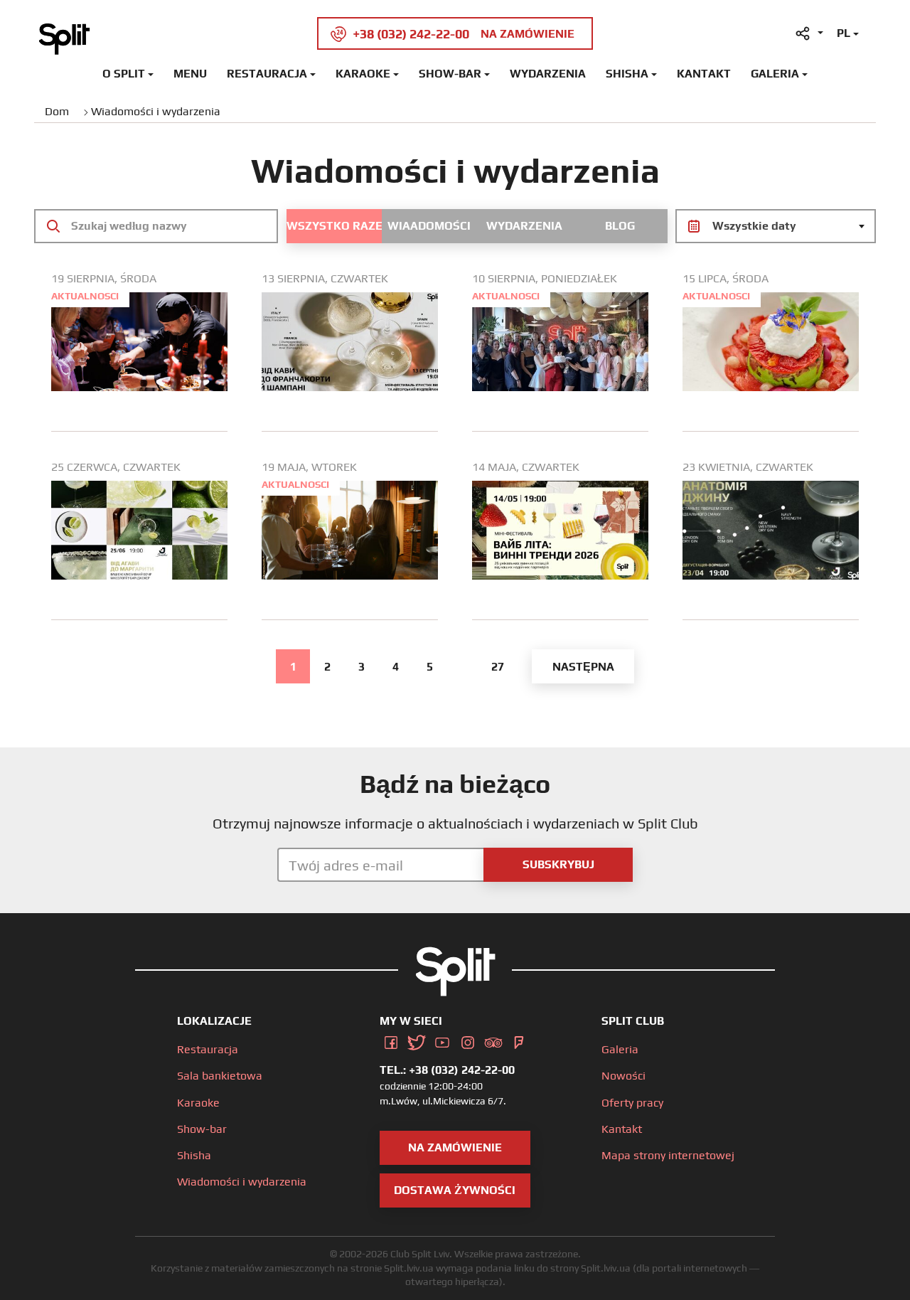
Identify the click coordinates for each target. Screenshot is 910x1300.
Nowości (623, 1075)
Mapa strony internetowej (667, 1155)
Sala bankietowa (219, 1075)
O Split (123, 73)
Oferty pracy (632, 1102)
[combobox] (775, 226)
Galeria (775, 73)
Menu (190, 73)
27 (497, 666)
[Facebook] (391, 1040)
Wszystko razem (334, 226)
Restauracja (267, 73)
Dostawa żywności (454, 1190)
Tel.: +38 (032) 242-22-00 (447, 1070)
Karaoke (363, 73)
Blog (620, 226)
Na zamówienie (455, 1147)
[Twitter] (416, 1040)
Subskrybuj (558, 864)
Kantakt (704, 73)
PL (843, 33)
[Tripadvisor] (493, 1040)
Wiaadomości (429, 226)
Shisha (627, 73)
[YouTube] (442, 1040)
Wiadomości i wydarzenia (241, 1181)
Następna (583, 666)
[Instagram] (467, 1040)
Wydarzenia (548, 73)
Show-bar (450, 73)
